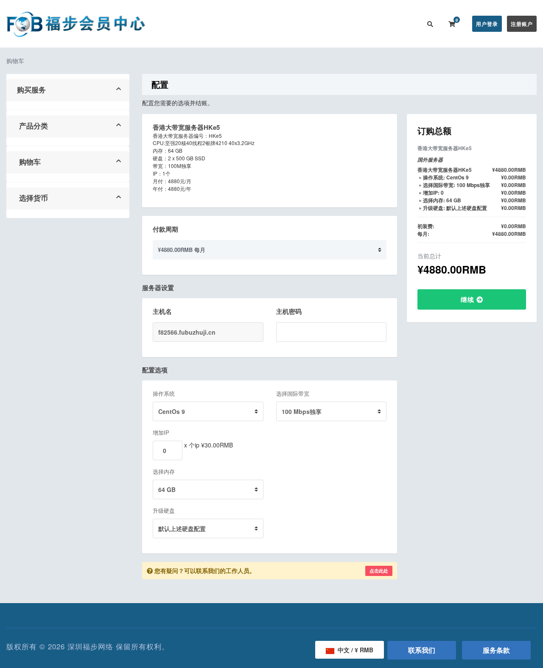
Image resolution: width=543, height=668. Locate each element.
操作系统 (164, 393)
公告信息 (266, 23)
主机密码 (289, 311)
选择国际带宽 (292, 393)
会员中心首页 (185, 23)
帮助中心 (300, 23)
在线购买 (226, 23)
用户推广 (368, 23)
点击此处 (378, 570)
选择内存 (164, 471)
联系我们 (402, 23)
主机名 (162, 311)
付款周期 (165, 229)
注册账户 (522, 24)
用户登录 (487, 24)
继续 (468, 299)
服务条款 (496, 650)
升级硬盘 (164, 510)
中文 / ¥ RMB (354, 650)
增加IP (161, 432)
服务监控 (334, 23)
